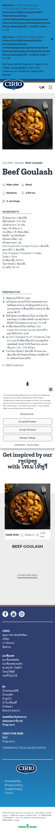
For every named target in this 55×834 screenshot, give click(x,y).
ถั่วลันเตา (7, 706)
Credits (16, 820)
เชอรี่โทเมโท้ (9, 675)
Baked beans (11, 710)
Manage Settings (28, 438)
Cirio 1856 (7, 162)
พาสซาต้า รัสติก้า (12, 667)
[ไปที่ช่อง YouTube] (15, 614)
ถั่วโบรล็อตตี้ (9, 702)
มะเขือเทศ (8, 655)
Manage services (27, 414)
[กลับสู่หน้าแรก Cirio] (13, 88)
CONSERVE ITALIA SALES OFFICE (24, 747)
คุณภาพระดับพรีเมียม (14, 635)
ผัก (4, 686)
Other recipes (27, 575)
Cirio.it (9, 793)
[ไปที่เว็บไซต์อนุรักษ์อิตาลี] (27, 825)
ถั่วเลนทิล (7, 694)
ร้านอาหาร (8, 724)
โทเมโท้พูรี (8, 671)
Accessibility (13, 781)
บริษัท (5, 639)
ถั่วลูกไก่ (7, 698)
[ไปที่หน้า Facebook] (6, 614)
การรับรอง (8, 643)
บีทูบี (4, 737)
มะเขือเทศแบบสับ (12, 663)
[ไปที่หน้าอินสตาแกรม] (23, 614)
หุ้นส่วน (6, 647)
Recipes (19, 162)
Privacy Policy (33, 444)
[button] (50, 389)
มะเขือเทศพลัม (10, 659)
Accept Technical (27, 429)
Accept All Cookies (27, 421)
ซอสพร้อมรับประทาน (14, 716)
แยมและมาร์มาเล (12, 720)
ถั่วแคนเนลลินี (10, 690)
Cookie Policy (20, 444)
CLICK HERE (18, 67)
